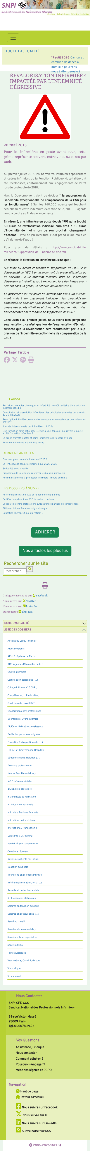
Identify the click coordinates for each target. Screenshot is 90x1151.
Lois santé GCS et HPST (20, 835)
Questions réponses (17, 851)
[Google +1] (23, 361)
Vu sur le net (14, 976)
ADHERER (45, 532)
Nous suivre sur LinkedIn (39, 1123)
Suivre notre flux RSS (36, 1131)
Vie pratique (14, 968)
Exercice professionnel (19, 765)
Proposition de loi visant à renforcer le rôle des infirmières (34, 473)
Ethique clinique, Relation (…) (23, 757)
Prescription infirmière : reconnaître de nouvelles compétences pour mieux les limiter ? (44, 421)
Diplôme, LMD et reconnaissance (25, 726)
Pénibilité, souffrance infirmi (22, 843)
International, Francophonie (22, 828)
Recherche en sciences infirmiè (24, 874)
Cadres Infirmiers (16, 672)
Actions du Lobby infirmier (21, 640)
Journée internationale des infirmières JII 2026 (28, 426)
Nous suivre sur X (34, 1115)
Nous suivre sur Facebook (39, 1107)
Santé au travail (16, 921)
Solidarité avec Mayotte (15, 468)
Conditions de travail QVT (21, 703)
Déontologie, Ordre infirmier (22, 719)
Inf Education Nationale (20, 804)
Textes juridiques (16, 953)
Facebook (41, 595)
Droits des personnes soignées (23, 734)
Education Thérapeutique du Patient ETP (24, 513)
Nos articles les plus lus (45, 551)
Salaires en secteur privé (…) (23, 913)
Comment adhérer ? (29, 1059)
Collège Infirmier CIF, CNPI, (22, 687)
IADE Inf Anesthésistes (19, 781)
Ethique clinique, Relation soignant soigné (25, 508)
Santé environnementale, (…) (23, 929)
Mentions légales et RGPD (34, 1070)
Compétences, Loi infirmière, (23, 695)
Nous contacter (26, 1053)
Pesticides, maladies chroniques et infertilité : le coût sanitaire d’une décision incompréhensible (44, 407)
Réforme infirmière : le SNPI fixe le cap (23, 442)
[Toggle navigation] (13, 37)
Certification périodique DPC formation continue (28, 499)
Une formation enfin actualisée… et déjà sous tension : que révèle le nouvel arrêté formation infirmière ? (43, 432)
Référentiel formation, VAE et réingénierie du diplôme (31, 494)
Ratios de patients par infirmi (23, 859)
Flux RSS (27, 611)
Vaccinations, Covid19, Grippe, (23, 960)
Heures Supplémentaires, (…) (23, 773)
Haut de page (29, 1091)
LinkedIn (31, 606)
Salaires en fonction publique (23, 906)
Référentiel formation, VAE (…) (24, 882)
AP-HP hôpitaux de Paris (21, 656)
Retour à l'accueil (32, 1097)
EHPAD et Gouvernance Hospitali (25, 750)
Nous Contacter (29, 996)
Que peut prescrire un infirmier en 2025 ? (25, 459)
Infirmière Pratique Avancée (22, 812)
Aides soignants (15, 648)
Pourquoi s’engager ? (30, 1064)
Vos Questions (27, 1040)
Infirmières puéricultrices (21, 820)
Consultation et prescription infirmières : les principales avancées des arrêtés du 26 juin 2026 (44, 414)
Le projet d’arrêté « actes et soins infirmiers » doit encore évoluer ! (38, 438)
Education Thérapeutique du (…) (25, 742)
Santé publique (15, 945)
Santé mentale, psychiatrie (22, 937)
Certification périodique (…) (22, 679)
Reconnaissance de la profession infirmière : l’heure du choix (35, 477)
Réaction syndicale (17, 867)
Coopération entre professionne (24, 711)
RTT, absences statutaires (21, 898)
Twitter (31, 601)
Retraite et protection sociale (23, 890)
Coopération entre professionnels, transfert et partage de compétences (40, 503)
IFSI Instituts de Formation (21, 796)
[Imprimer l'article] (31, 361)
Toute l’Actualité (16, 623)
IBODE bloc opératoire (19, 789)
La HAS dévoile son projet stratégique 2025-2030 (30, 464)
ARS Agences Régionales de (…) (25, 664)
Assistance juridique (30, 1047)
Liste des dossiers (17, 630)
